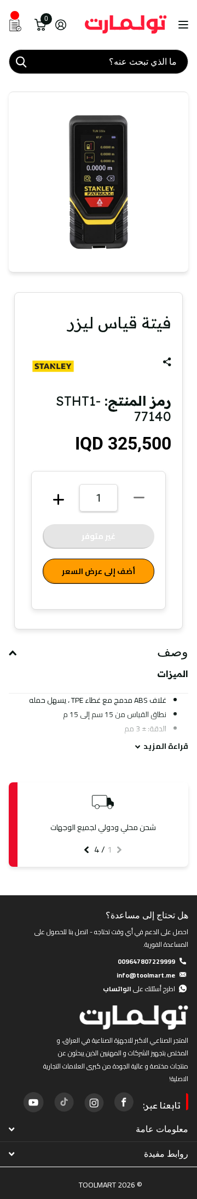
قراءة (165, 746)
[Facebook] (124, 1102)
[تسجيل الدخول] (60, 25)
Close (98, 1129)
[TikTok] (63, 1102)
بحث (21, 61)
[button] (119, 850)
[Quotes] (15, 25)
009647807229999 (146, 961)
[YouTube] (33, 1101)
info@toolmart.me (146, 975)
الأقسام (182, 25)
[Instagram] (94, 1102)
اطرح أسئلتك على (139, 988)
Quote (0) (9, 309)
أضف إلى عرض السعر (98, 571)
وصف (172, 652)
